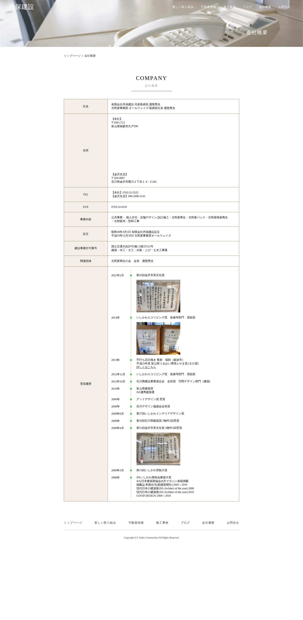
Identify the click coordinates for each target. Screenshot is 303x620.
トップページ (72, 55)
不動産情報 (208, 6)
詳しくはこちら (146, 367)
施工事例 (229, 6)
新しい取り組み (183, 6)
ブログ (247, 6)
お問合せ (284, 6)
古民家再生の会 (121, 260)
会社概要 (265, 6)
